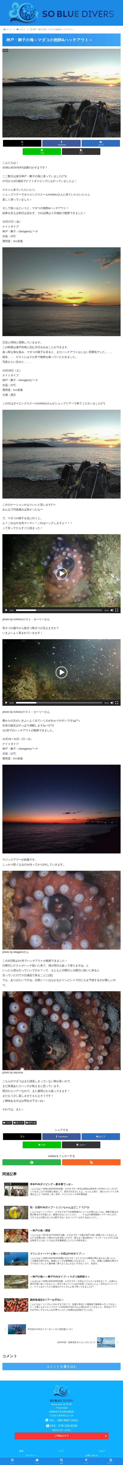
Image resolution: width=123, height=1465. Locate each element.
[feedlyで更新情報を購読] (31, 1162)
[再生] (6, 610)
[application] (61, 573)
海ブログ (20, 1123)
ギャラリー (31, 1455)
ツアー (61, 1451)
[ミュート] (111, 610)
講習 (21, 1451)
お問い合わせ (91, 1455)
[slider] (59, 610)
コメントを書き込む (61, 1366)
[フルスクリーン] (116, 610)
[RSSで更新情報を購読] (91, 1162)
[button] (81, 151)
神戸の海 (32, 1123)
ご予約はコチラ (61, 1435)
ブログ (8, 1123)
